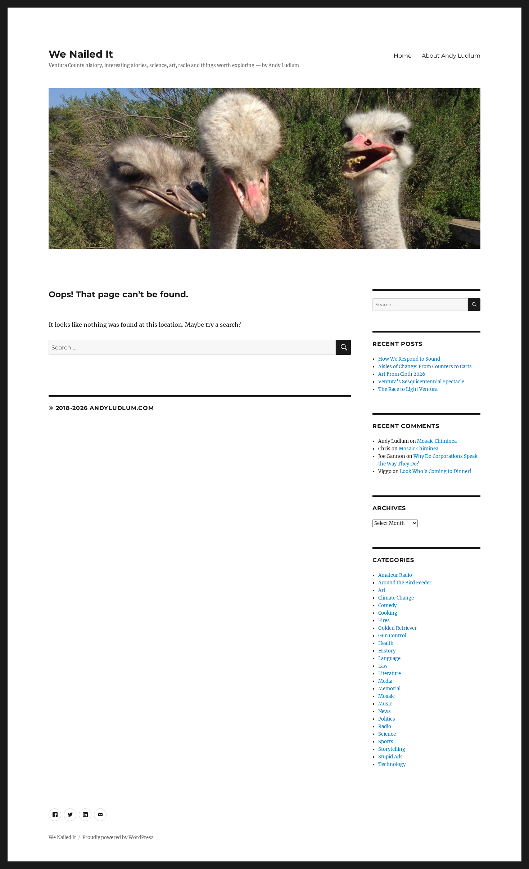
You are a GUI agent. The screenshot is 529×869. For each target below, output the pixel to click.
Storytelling (391, 749)
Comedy (387, 605)
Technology (392, 764)
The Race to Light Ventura (408, 389)
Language (389, 658)
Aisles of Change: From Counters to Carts (425, 367)
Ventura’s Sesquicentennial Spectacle (421, 382)
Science (387, 734)
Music (385, 704)
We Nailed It (81, 54)
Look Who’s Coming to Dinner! (435, 471)
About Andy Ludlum (451, 55)
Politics (386, 719)
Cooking (387, 613)
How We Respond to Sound (409, 359)
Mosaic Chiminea (437, 441)
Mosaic (386, 696)
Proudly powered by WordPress (118, 837)
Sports (385, 742)
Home (403, 55)
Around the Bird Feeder (404, 583)
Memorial (389, 689)
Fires (384, 621)
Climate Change (396, 598)
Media (385, 681)
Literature (389, 673)
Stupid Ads (390, 757)
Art (381, 590)
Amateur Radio (395, 575)
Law (383, 666)
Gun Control (392, 636)
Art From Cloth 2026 (401, 374)
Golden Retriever (397, 628)
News (384, 711)
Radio (384, 726)
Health (386, 643)
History (386, 651)
